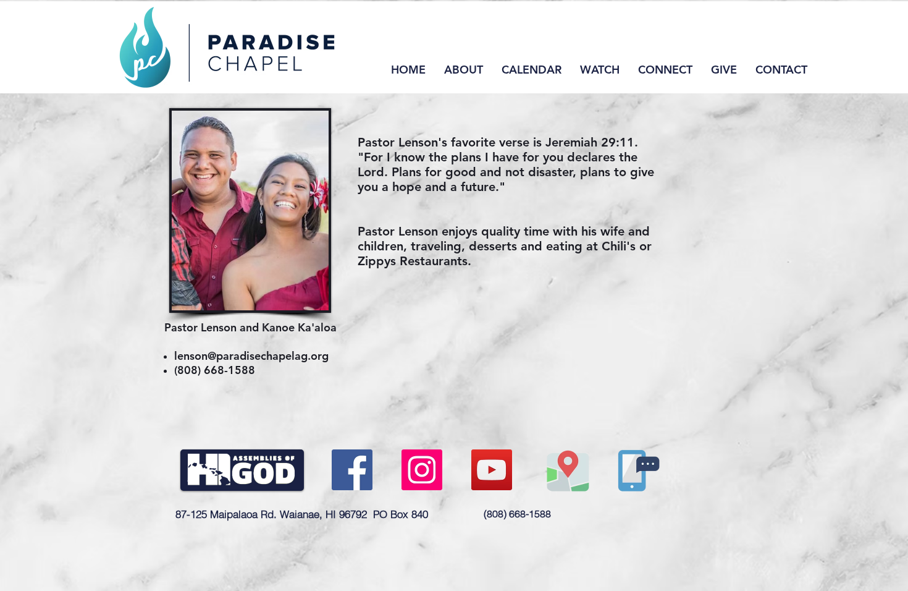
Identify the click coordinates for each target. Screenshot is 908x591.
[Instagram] (421, 469)
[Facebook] (352, 469)
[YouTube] (491, 469)
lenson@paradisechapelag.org (251, 356)
